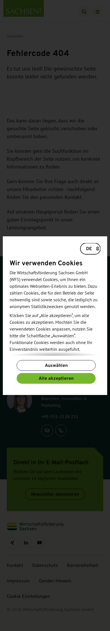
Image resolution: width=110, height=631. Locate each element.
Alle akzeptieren (56, 378)
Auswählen (56, 365)
